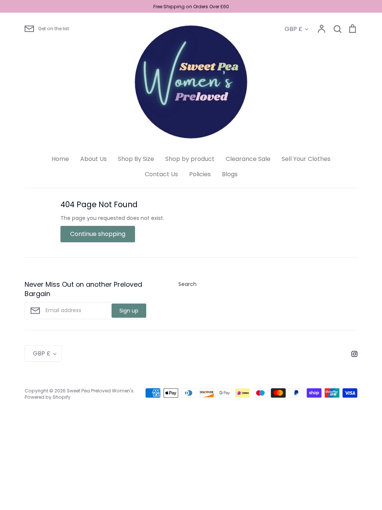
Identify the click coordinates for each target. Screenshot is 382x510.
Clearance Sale (248, 159)
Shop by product (190, 159)
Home (60, 159)
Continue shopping (97, 234)
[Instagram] (351, 353)
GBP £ (293, 29)
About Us (93, 159)
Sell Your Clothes (306, 159)
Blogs (230, 174)
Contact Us (161, 174)
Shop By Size (136, 159)
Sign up (128, 310)
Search (187, 284)
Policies (200, 174)
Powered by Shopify (48, 397)
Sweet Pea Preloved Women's (100, 391)
